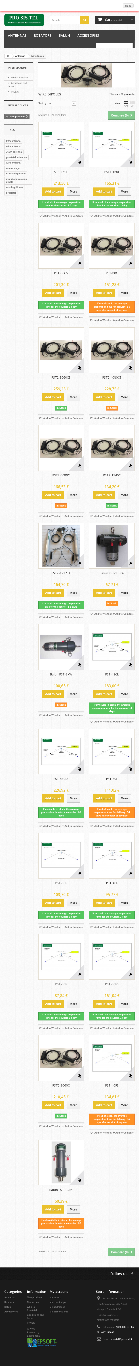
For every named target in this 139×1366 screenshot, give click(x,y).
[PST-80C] (112, 246)
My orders (55, 1297)
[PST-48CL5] (61, 751)
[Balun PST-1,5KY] (61, 1162)
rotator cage (13, 168)
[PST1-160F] (112, 145)
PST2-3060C (61, 1085)
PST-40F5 (112, 1085)
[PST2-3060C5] (61, 350)
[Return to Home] (8, 56)
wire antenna (13, 162)
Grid (126, 106)
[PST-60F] (61, 856)
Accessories (88, 35)
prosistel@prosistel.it (121, 1339)
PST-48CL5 (61, 779)
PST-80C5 (61, 273)
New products (18, 105)
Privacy (14, 91)
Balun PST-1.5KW (112, 573)
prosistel (11, 192)
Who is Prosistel (19, 77)
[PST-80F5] (112, 957)
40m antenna (13, 146)
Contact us (33, 1302)
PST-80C (112, 273)
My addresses (57, 1307)
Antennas (17, 35)
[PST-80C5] (61, 246)
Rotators (42, 35)
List (132, 106)
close (128, 5)
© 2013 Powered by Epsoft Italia (33, 1332)
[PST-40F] (112, 856)
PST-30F (61, 984)
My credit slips (58, 1302)
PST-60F (61, 883)
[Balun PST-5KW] (61, 647)
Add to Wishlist (51, 216)
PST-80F (112, 779)
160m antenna (14, 151)
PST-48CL (112, 674)
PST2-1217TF (61, 573)
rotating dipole (14, 187)
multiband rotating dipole (16, 180)
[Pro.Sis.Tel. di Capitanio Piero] (24, 20)
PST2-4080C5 (111, 377)
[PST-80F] (112, 751)
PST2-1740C (112, 475)
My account (59, 1291)
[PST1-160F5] (61, 145)
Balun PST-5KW (61, 674)
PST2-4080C (61, 475)
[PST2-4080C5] (112, 350)
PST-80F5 (112, 984)
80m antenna (13, 141)
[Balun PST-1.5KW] (112, 546)
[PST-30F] (61, 957)
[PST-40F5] (112, 1058)
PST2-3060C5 (61, 377)
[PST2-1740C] (112, 448)
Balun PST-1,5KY (61, 1190)
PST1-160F (112, 172)
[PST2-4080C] (61, 448)
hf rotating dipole (16, 173)
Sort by (42, 103)
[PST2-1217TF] (61, 546)
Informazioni (17, 68)
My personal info (59, 1311)
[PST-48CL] (112, 647)
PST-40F (112, 883)
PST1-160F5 (61, 172)
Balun (64, 35)
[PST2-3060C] (61, 1058)
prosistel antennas (16, 157)
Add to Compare (73, 216)
